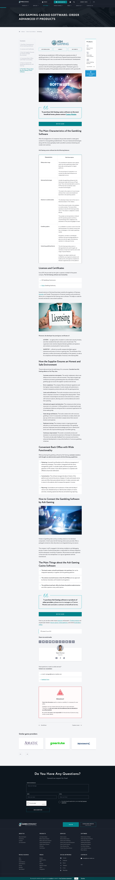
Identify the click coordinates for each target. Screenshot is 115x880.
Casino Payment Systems (86, 848)
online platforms (63, 623)
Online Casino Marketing (65, 840)
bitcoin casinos (54, 623)
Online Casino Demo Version (66, 848)
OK (76, 878)
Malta (43, 286)
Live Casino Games (43, 836)
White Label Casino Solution (45, 840)
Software (45, 5)
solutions (60, 621)
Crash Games (42, 848)
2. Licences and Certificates (27, 49)
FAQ (40, 861)
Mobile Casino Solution (44, 844)
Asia (20, 858)
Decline (83, 878)
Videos (41, 867)
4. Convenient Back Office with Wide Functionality (26, 59)
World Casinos (58, 5)
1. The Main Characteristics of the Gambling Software (27, 45)
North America (22, 863)
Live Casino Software (85, 846)
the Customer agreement (65, 878)
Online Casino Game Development (67, 842)
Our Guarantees (22, 842)
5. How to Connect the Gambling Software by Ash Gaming (27, 64)
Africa (20, 860)
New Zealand (21, 869)
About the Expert (22, 836)
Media (68, 5)
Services (35, 5)
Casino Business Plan (64, 846)
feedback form (45, 680)
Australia (41, 294)
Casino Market (71, 114)
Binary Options (84, 850)
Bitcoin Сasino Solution (44, 838)
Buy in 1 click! (60, 124)
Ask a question (38, 810)
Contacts (21, 840)
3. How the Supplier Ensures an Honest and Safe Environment (27, 53)
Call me (71, 824)
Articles (41, 858)
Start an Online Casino (64, 838)
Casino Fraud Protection (65, 844)
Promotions (21, 838)
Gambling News (43, 860)
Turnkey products (74, 621)
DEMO (83, 2)
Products (24, 5)
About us (78, 5)
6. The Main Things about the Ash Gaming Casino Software (26, 70)
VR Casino (42, 846)
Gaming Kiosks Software (86, 844)
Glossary (41, 863)
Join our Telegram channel (91, 74)
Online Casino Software (31, 31)
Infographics (42, 869)
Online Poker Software (85, 840)
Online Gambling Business (45, 842)
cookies (51, 878)
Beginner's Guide (43, 865)
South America (22, 861)
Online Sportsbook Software (87, 838)
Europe (20, 865)
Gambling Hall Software (86, 842)
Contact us (90, 5)
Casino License (63, 836)
